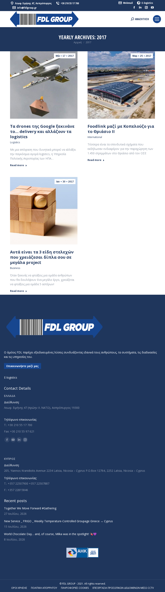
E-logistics (147, 3)
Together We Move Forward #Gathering (30, 508)
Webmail (128, 3)
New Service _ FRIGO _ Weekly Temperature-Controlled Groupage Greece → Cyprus (58, 521)
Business (15, 268)
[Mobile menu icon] (157, 19)
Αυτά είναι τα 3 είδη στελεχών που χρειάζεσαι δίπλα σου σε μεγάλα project (42, 257)
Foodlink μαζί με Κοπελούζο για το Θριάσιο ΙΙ (121, 129)
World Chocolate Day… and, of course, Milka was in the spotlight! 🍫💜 (50, 534)
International (95, 137)
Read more (17, 165)
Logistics (15, 142)
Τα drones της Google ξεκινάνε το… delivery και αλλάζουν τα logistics (42, 131)
